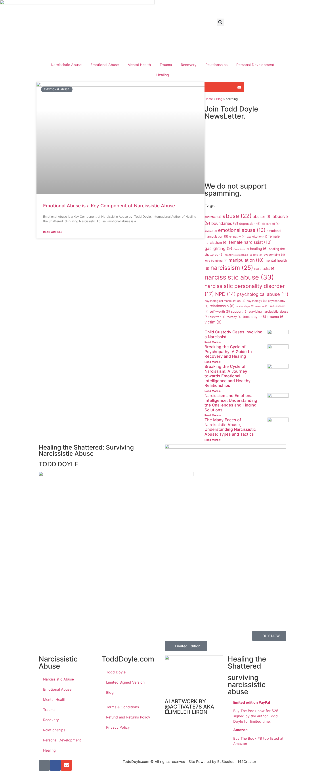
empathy (237, 236)
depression (249, 223)
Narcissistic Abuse (66, 64)
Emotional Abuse (104, 64)
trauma (276, 317)
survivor (218, 317)
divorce (211, 231)
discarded (271, 223)
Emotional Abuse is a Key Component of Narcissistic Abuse (109, 205)
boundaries (224, 223)
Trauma (166, 64)
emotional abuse (242, 230)
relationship (222, 306)
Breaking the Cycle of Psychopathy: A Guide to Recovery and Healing (228, 351)
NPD (225, 294)
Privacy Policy (118, 727)
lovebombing (274, 254)
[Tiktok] (44, 765)
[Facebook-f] (55, 765)
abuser (262, 216)
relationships (245, 306)
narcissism (231, 267)
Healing (162, 75)
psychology (257, 300)
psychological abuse (262, 294)
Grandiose (241, 249)
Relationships (216, 64)
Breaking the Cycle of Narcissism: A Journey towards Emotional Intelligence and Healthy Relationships (227, 376)
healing (259, 249)
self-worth (220, 311)
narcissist (265, 268)
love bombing (216, 260)
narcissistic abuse (239, 277)
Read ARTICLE (52, 232)
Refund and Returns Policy (128, 717)
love (257, 254)
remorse (261, 306)
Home (209, 99)
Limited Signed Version (125, 682)
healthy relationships (238, 254)
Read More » (213, 342)
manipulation (246, 260)
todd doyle (254, 317)
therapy (234, 317)
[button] (220, 22)
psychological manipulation (225, 300)
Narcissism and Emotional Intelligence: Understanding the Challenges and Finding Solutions (231, 402)
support (239, 311)
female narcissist (250, 242)
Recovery (189, 64)
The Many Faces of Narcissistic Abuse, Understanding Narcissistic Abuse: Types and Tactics (230, 427)
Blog (219, 99)
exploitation (257, 236)
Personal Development (255, 64)
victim (213, 322)
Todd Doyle (116, 672)
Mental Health (139, 64)
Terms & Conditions (122, 707)
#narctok (213, 217)
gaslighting (218, 248)
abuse (237, 215)
